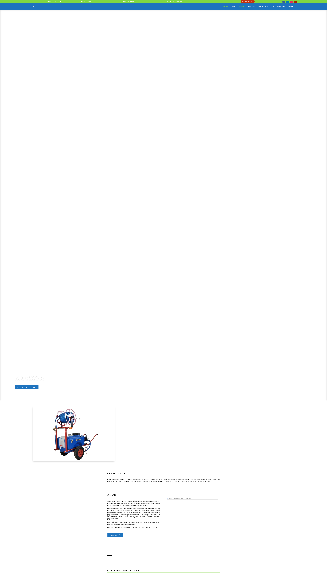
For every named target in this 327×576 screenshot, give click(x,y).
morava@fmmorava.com (176, 2)
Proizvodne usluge (263, 6)
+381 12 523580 (86, 2)
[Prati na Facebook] (283, 2)
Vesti (272, 6)
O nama (233, 6)
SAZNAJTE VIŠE (115, 535)
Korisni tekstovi (281, 6)
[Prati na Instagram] (291, 2)
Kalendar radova (247, 1)
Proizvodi (241, 6)
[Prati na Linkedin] (287, 2)
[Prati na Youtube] (295, 2)
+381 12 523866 (128, 2)
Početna (225, 6)
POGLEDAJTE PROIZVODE (27, 387)
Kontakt (290, 6)
